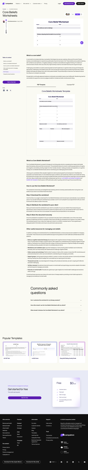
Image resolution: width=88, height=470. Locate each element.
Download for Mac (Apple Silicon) (13, 462)
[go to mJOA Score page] (44, 349)
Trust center (49, 435)
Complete (19, 440)
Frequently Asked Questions (9, 74)
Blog (33, 430)
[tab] (41, 85)
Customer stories (37, 3)
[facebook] (61, 462)
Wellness (5, 430)
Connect (19, 423)
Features (18, 3)
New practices (6, 433)
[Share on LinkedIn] (4, 90)
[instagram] (67, 462)
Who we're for (26, 3)
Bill (18, 445)
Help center (49, 423)
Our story (34, 423)
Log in (59, 3)
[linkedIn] (73, 462)
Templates (34, 433)
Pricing (45, 3)
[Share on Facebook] (7, 90)
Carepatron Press (36, 437)
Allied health (6, 428)
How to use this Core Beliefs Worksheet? (11, 65)
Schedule (19, 425)
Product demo (6, 447)
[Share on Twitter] (10, 90)
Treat (18, 443)
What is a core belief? (7, 61)
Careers (33, 428)
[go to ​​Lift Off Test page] (16, 349)
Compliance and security (52, 438)
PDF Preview (6, 71)
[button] (53, 462)
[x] (79, 462)
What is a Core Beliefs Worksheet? (10, 63)
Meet (18, 434)
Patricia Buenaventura (11, 21)
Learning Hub (35, 435)
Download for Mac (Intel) (32, 462)
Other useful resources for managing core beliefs (10, 69)
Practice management (8, 452)
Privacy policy (49, 440)
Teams (4, 437)
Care (18, 432)
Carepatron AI (6, 454)
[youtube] (84, 462)
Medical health (6, 425)
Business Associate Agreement (36, 441)
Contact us (48, 425)
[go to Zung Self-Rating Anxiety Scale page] (72, 349)
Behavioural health (7, 423)
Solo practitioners (7, 435)
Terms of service (36, 444)
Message (19, 428)
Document (19, 436)
